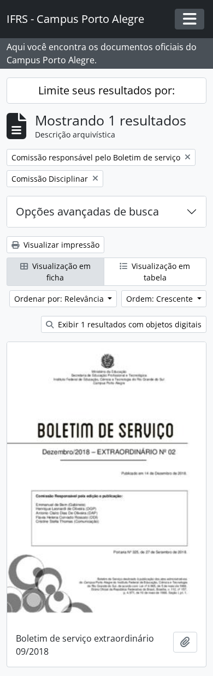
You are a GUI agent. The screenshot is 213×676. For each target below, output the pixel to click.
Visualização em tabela (159, 272)
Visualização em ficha (60, 272)
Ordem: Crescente (160, 299)
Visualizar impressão (60, 245)
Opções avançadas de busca (87, 211)
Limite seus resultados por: (106, 90)
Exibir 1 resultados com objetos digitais (129, 324)
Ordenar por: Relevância (60, 299)
